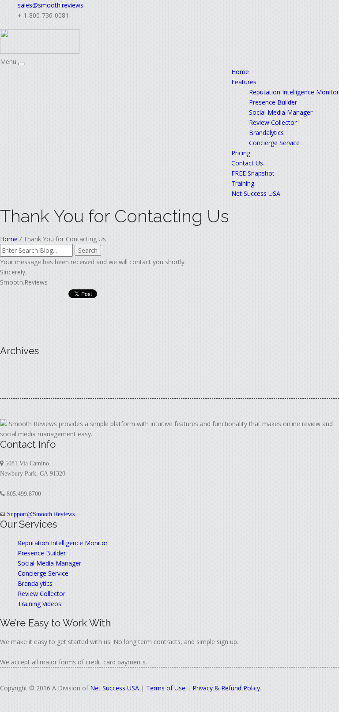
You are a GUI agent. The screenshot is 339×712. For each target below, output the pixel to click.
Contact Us (247, 163)
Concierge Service (274, 143)
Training (242, 183)
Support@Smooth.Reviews (41, 514)
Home (240, 71)
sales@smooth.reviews (50, 5)
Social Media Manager (281, 112)
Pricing (240, 153)
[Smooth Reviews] (39, 51)
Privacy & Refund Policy (226, 688)
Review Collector (273, 122)
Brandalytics (266, 132)
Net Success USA (255, 193)
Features (243, 82)
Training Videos (39, 604)
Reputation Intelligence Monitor (294, 92)
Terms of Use (165, 688)
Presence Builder (273, 102)
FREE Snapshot (253, 173)
